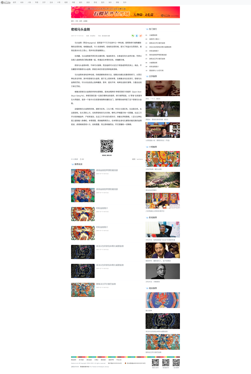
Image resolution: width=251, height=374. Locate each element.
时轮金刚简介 (102, 208)
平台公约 (118, 360)
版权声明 (111, 360)
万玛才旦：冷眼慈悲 (153, 282)
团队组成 (89, 360)
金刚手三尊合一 (154, 39)
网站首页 (73, 360)
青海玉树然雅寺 (151, 190)
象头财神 (149, 311)
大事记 (96, 360)
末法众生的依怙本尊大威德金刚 (110, 246)
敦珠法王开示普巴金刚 (106, 284)
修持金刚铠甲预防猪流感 (107, 170)
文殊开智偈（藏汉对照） (154, 169)
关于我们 (81, 360)
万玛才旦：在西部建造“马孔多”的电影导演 (160, 240)
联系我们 (103, 360)
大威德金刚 (153, 35)
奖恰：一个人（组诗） (153, 99)
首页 (72, 21)
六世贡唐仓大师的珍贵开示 (155, 211)
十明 (76, 21)
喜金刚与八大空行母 (156, 70)
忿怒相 (85, 21)
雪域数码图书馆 (84, 366)
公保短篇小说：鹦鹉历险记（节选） (158, 140)
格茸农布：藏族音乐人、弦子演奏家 (158, 261)
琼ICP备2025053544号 (115, 363)
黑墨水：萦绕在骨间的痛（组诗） (157, 119)
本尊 (80, 21)
